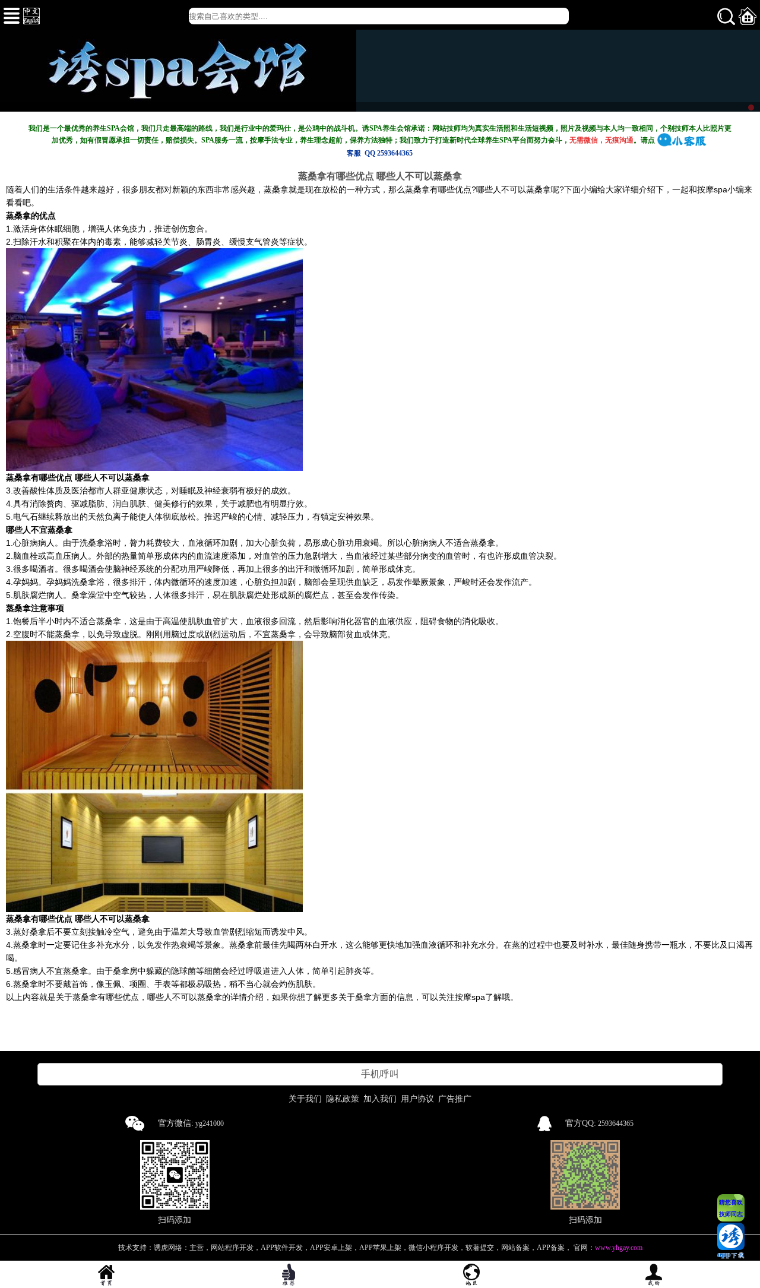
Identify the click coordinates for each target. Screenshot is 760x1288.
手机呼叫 (380, 1074)
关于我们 (305, 1098)
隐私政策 (342, 1098)
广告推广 (454, 1098)
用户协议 (417, 1098)
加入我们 (380, 1098)
